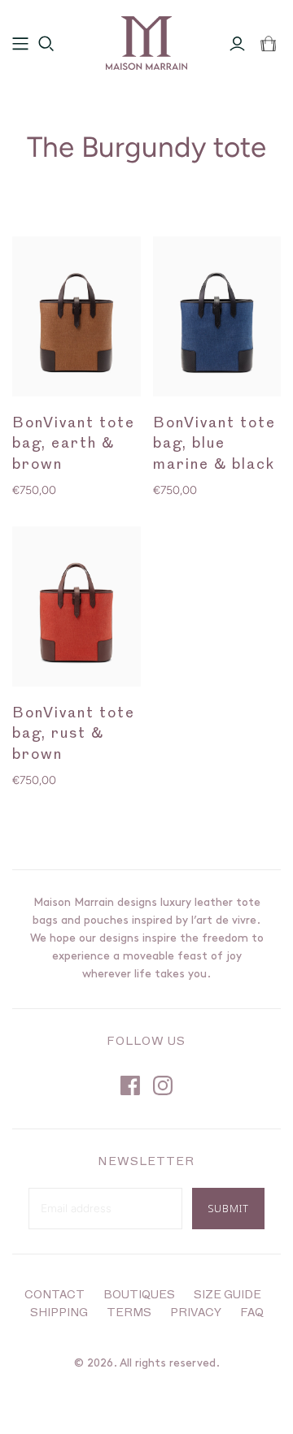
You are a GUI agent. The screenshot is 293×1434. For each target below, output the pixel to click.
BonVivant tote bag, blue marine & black (214, 444)
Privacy (195, 1313)
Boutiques (139, 1295)
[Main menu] (20, 44)
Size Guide (227, 1295)
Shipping (59, 1313)
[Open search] (46, 44)
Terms (129, 1313)
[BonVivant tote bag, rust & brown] (76, 606)
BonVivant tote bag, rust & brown (73, 734)
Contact (54, 1295)
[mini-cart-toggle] (268, 44)
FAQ (252, 1313)
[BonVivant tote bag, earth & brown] (76, 316)
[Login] (237, 44)
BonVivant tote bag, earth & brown (73, 444)
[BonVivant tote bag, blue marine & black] (217, 316)
